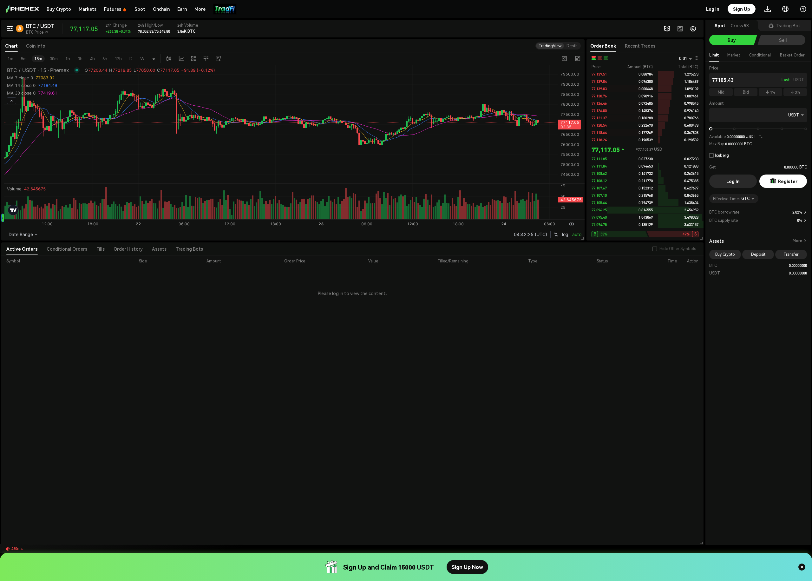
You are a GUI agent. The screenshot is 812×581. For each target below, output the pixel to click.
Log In (733, 181)
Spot (139, 9)
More (800, 240)
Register (787, 181)
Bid (746, 92)
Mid (721, 92)
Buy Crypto (59, 9)
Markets (87, 9)
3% (795, 92)
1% (770, 92)
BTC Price (37, 32)
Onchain (161, 9)
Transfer (791, 254)
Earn (182, 9)
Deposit (758, 254)
